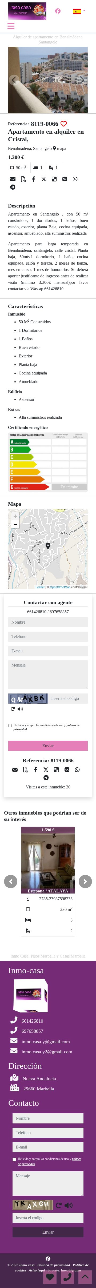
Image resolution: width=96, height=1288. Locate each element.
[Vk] (65, 179)
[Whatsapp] (75, 179)
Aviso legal (37, 1270)
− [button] (15, 524)
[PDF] (24, 179)
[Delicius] (55, 179)
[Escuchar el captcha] (20, 709)
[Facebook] (58, 11)
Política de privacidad (54, 1265)
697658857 (59, 611)
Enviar (48, 745)
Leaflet (40, 587)
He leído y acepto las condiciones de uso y (47, 727)
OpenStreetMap (60, 587)
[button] (10, 881)
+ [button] (15, 516)
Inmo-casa (27, 1265)
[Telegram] (12, 187)
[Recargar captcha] (12, 709)
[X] (44, 179)
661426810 (36, 611)
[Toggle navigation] (11, 26)
